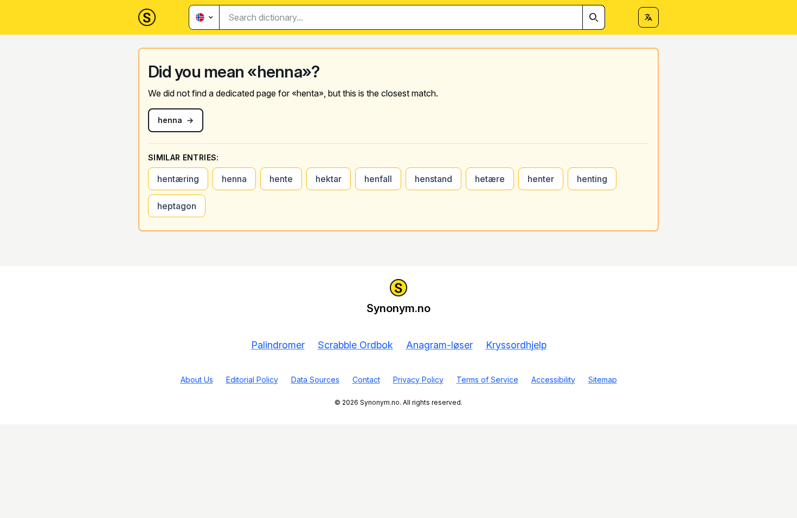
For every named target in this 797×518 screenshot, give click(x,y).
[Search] (593, 17)
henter (541, 178)
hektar (329, 178)
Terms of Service (487, 379)
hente (281, 178)
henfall (378, 178)
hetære (490, 178)
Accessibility (553, 379)
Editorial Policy (252, 379)
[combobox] (412, 17)
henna (234, 178)
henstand (433, 178)
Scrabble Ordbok (355, 345)
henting (592, 178)
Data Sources (315, 379)
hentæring (178, 178)
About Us (197, 379)
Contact (366, 379)
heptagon (176, 205)
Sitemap (602, 379)
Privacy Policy (418, 379)
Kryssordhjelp (516, 345)
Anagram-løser (439, 345)
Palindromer (278, 345)
